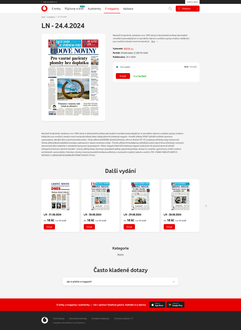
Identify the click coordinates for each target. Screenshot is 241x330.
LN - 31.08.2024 (52, 214)
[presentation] (206, 205)
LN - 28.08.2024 (172, 214)
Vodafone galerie (192, 2)
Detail (49, 226)
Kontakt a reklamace (101, 318)
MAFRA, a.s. (129, 48)
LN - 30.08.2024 (92, 214)
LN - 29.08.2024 (132, 214)
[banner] (44, 9)
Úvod (43, 17)
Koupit (123, 75)
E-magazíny (51, 17)
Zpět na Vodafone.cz (50, 2)
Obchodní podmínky (78, 318)
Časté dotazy (58, 318)
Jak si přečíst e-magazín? (79, 281)
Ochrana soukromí (122, 318)
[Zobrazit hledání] (170, 8)
